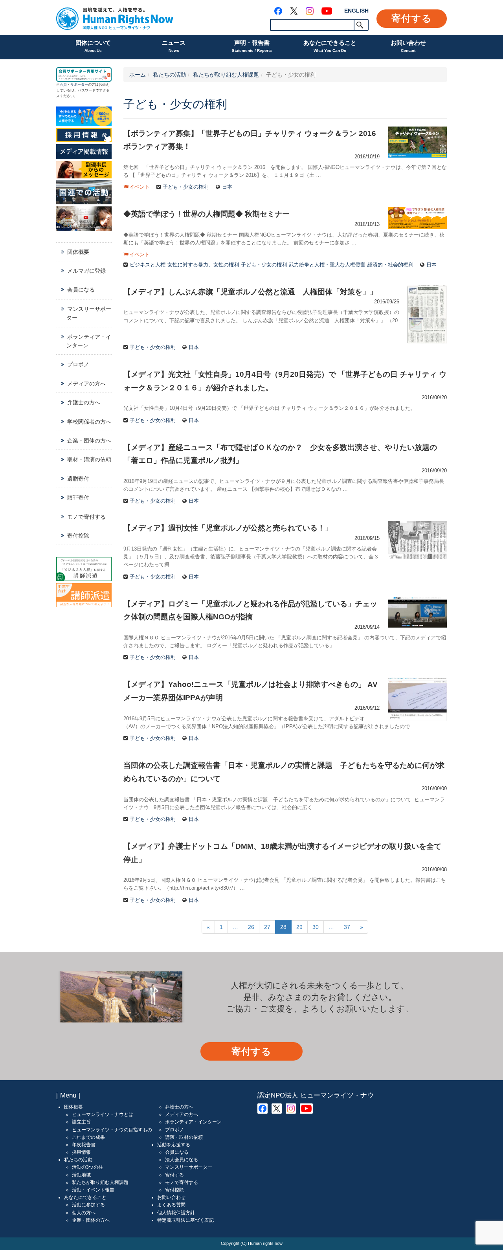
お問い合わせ (408, 46)
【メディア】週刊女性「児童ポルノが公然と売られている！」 (227, 528)
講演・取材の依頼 (184, 1137)
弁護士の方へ (83, 402)
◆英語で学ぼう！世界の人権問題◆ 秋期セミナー (206, 214)
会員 (63, 84)
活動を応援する (173, 1144)
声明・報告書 (252, 46)
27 (267, 927)
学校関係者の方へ (89, 422)
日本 (227, 187)
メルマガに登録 (86, 271)
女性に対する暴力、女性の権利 (203, 265)
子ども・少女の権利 (186, 187)
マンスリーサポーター (88, 313)
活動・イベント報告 (93, 1190)
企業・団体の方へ (89, 440)
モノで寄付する (86, 517)
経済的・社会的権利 (390, 265)
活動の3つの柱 (87, 1167)
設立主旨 (81, 1122)
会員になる (81, 289)
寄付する (411, 18)
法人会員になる (181, 1159)
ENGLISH (356, 10)
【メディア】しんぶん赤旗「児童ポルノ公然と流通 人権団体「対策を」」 (250, 292)
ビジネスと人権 (147, 265)
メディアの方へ (86, 383)
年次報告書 (83, 1144)
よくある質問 (171, 1205)
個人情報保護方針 (176, 1212)
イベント (139, 187)
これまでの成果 (88, 1137)
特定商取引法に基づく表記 (185, 1220)
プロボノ (78, 364)
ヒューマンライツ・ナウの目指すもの (112, 1130)
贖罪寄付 (78, 497)
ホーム (137, 75)
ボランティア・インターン (88, 341)
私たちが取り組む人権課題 (226, 75)
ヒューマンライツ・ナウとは (102, 1114)
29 (299, 927)
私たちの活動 (169, 75)
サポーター (79, 84)
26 (251, 927)
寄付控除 (78, 535)
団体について (93, 46)
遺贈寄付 (78, 478)
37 (347, 927)
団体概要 (78, 252)
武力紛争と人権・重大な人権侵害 (327, 265)
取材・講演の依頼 (89, 459)
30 (315, 927)
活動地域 (81, 1175)
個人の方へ (83, 1212)
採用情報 (81, 1152)
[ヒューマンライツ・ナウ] (114, 17)
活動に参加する (88, 1205)
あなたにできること (329, 46)
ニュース (173, 46)
